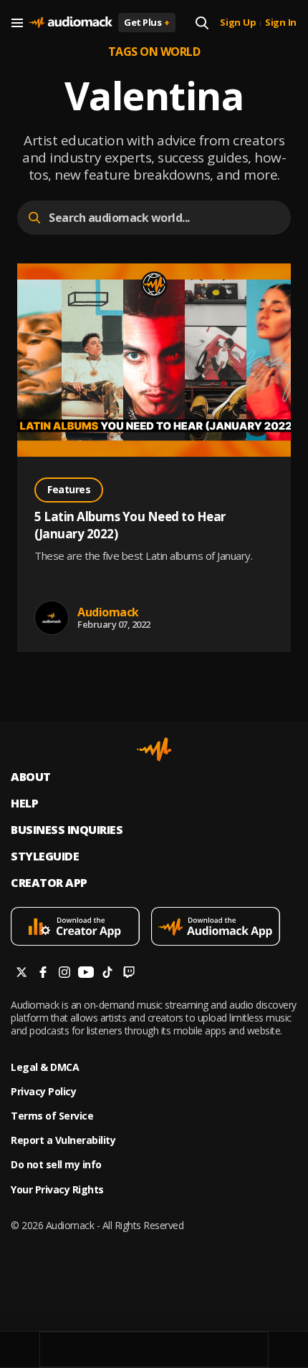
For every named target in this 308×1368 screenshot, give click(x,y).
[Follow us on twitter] (21, 973)
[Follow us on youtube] (86, 973)
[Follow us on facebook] (43, 973)
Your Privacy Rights (57, 1189)
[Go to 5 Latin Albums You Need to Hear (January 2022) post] (154, 361)
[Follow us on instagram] (64, 973)
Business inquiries (66, 830)
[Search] (202, 22)
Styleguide (45, 856)
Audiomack (108, 612)
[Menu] (17, 23)
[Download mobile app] (81, 928)
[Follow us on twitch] (129, 973)
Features (68, 489)
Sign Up (238, 23)
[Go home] (70, 23)
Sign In (281, 23)
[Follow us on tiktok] (107, 973)
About (31, 777)
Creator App (49, 883)
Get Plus (147, 22)
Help (24, 803)
